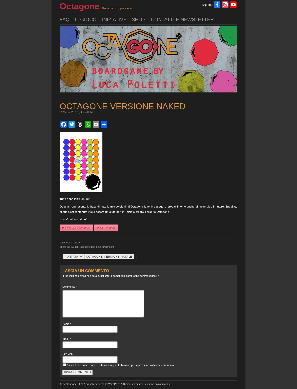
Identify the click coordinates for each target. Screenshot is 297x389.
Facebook (84, 247)
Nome (66, 323)
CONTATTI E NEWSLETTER (182, 19)
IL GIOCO (86, 19)
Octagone (79, 6)
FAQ (65, 19)
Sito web (67, 353)
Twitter (74, 247)
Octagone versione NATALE (109, 256)
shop (138, 19)
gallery (76, 242)
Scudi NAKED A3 (106, 227)
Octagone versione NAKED (122, 106)
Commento (69, 286)
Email (66, 338)
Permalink (108, 247)
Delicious (96, 247)
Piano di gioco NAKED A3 (76, 227)
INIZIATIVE (114, 19)
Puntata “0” (74, 256)
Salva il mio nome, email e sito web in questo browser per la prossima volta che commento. (121, 365)
